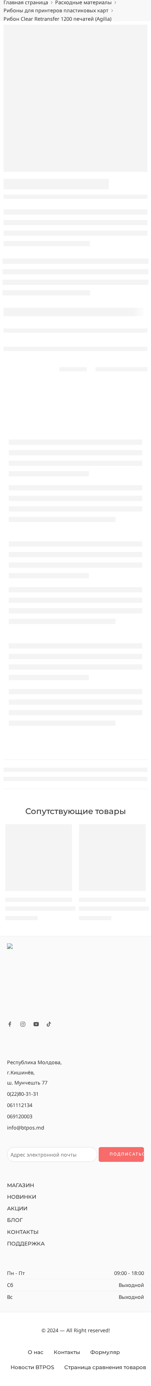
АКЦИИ (17, 1208)
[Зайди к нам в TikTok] (48, 1024)
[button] (62, 890)
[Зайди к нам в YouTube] (36, 1024)
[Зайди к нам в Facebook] (10, 1024)
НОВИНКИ (21, 1197)
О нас (36, 1352)
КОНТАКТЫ (23, 1232)
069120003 (19, 1116)
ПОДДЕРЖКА (26, 1244)
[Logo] (75, 979)
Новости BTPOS (32, 1367)
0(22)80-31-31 (23, 1093)
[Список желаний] (65, 831)
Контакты (67, 1352)
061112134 (19, 1104)
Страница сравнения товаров (105, 1367)
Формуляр (105, 1352)
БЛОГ (15, 1220)
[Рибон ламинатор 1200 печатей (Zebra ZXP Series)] (38, 857)
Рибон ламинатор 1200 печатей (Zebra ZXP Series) (71, 908)
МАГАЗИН (20, 1185)
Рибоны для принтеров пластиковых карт (56, 10)
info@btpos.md (25, 1127)
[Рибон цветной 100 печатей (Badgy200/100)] (112, 857)
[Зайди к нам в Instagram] (23, 1024)
